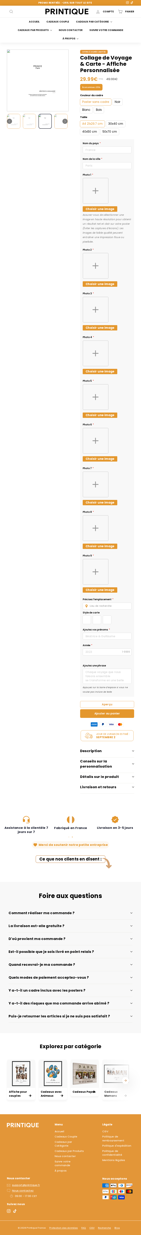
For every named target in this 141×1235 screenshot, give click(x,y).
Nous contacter (71, 30)
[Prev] (9, 121)
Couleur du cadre (91, 95)
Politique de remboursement (113, 1138)
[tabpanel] (26, 825)
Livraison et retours (98, 787)
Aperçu (107, 704)
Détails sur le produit (99, 776)
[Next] (65, 121)
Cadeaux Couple (57, 21)
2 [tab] (72, 837)
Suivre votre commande (106, 30)
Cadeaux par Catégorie (92, 21)
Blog (117, 1227)
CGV (105, 1131)
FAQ (83, 1227)
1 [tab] (68, 837)
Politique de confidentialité (112, 1153)
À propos (69, 38)
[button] (107, 606)
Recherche (104, 1227)
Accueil (34, 21)
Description (91, 751)
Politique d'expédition (116, 1145)
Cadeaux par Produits (33, 30)
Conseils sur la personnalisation (96, 764)
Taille (83, 117)
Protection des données (63, 1227)
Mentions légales (113, 1160)
